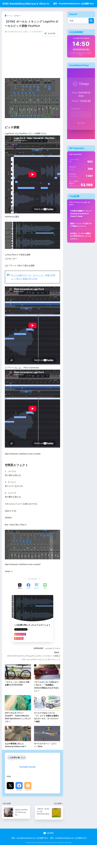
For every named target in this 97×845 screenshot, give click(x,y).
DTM (11, 656)
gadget (49, 648)
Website (27, 790)
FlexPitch (20, 656)
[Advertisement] (32, 56)
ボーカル (27, 659)
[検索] (91, 20)
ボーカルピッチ (40, 659)
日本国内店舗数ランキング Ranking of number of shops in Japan (80, 213)
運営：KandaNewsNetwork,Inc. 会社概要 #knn (73, 4)
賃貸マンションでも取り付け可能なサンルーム (80, 224)
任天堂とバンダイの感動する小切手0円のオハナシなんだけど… (80, 236)
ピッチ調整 (54, 656)
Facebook (19, 790)
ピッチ (43, 656)
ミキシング (55, 659)
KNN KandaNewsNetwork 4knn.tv (26, 3)
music (57, 648)
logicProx (32, 656)
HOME (50, 833)
